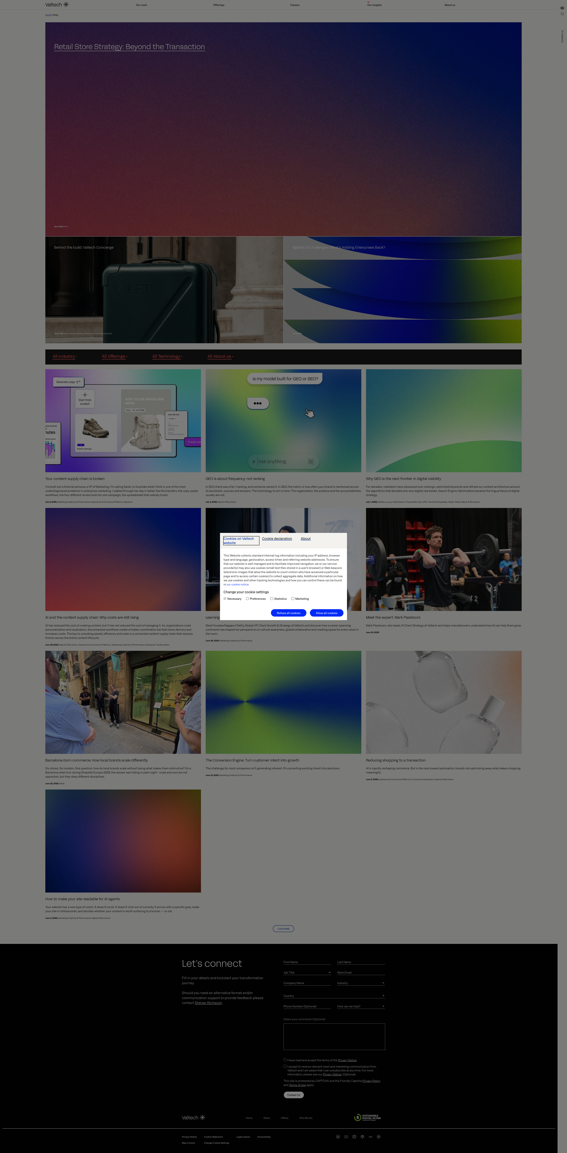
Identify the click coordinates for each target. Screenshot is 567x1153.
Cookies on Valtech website (239, 540)
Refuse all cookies (288, 613)
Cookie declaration (277, 538)
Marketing (302, 598)
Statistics (280, 598)
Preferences (258, 598)
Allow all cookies (327, 613)
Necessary (234, 598)
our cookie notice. (238, 584)
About (306, 538)
